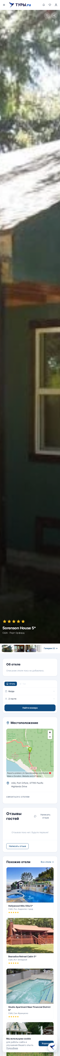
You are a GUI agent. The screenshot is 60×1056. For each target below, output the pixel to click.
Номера (20, 654)
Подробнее (12, 1048)
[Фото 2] (19, 648)
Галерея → (51, 648)
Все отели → (47, 862)
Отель (12, 684)
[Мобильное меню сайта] (4, 5)
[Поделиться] (54, 15)
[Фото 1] (7, 648)
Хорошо (46, 1043)
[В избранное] (47, 15)
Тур (24, 684)
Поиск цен (38, 654)
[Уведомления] (43, 5)
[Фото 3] (30, 648)
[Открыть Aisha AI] (52, 1048)
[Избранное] (50, 5)
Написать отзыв (45, 816)
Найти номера (30, 707)
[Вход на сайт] (56, 5)
